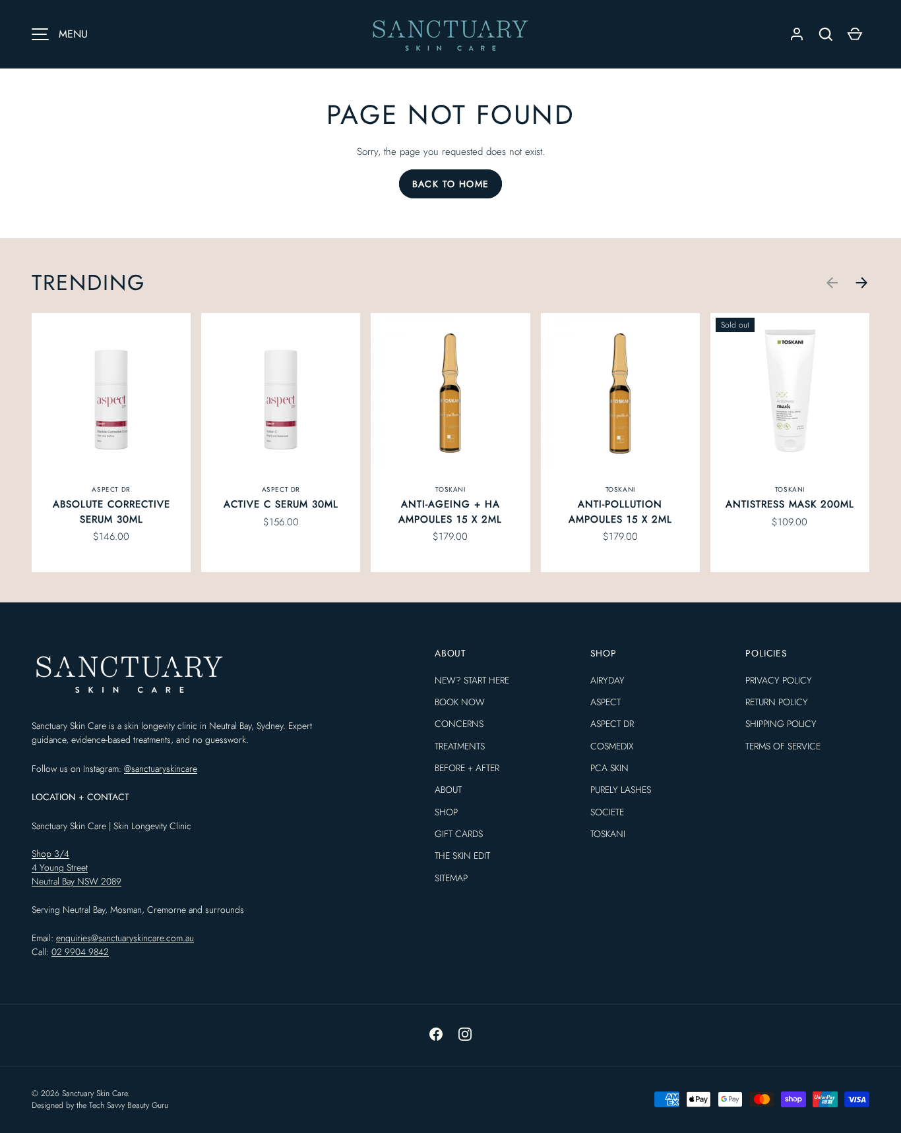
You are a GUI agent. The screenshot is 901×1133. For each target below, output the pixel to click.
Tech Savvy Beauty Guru (128, 1105)
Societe (607, 812)
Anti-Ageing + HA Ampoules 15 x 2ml (450, 512)
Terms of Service (783, 746)
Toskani (607, 833)
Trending (88, 282)
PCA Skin (609, 767)
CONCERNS (459, 723)
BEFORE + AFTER (467, 767)
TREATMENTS (460, 746)
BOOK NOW (460, 702)
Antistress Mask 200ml (790, 504)
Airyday (607, 680)
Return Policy (776, 702)
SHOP (446, 812)
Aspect (605, 702)
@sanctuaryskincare (160, 768)
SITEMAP (451, 878)
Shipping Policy (781, 723)
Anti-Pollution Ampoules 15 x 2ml (620, 512)
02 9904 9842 (80, 951)
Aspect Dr (612, 723)
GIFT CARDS (459, 833)
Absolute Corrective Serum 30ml (111, 512)
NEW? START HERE (472, 680)
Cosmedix (611, 746)
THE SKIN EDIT (462, 855)
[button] (854, 34)
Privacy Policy (778, 680)
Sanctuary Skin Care (94, 1093)
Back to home (450, 183)
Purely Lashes (620, 789)
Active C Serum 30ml (281, 504)
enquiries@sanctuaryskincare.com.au (125, 937)
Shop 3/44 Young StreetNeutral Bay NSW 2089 (76, 867)
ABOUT (448, 789)
